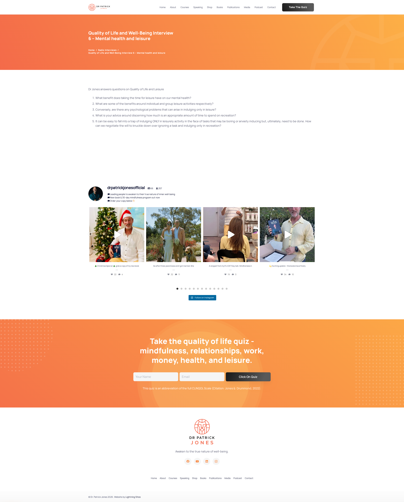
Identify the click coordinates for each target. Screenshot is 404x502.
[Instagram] (216, 461)
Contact (249, 478)
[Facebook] (187, 461)
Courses (173, 478)
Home (154, 478)
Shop (194, 478)
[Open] (116, 234)
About (163, 478)
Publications (215, 478)
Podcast (237, 478)
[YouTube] (197, 461)
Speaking (184, 478)
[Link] (99, 7)
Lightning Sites (133, 496)
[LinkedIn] (206, 461)
